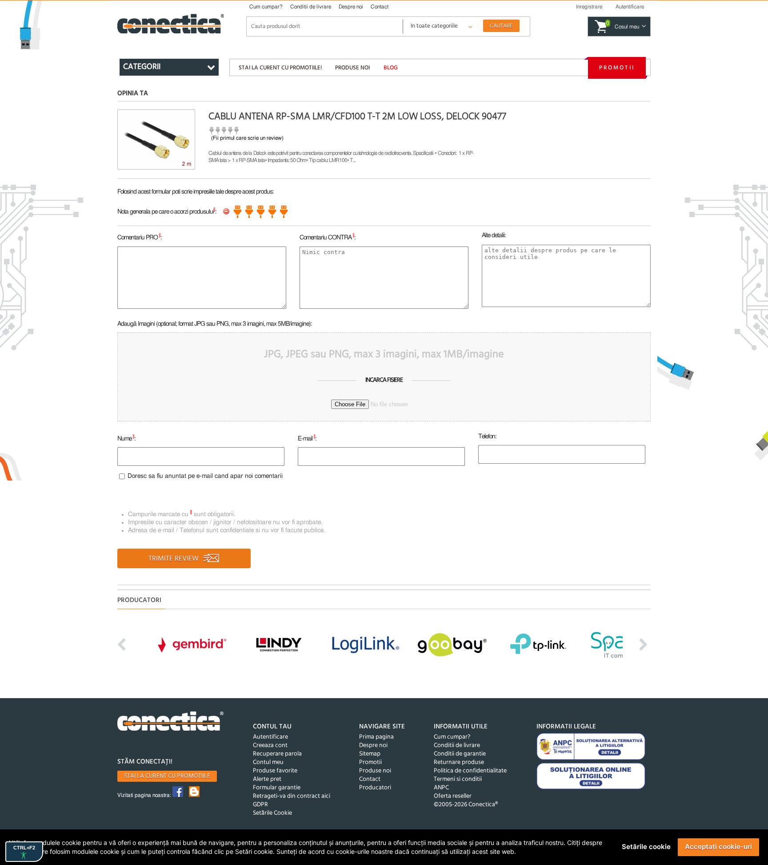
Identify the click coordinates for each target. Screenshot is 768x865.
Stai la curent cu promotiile (167, 776)
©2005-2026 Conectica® (466, 805)
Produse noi (352, 68)
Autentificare (270, 737)
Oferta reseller (453, 796)
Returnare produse (459, 762)
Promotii (617, 68)
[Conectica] (170, 722)
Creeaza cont (270, 745)
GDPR (260, 805)
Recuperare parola (277, 754)
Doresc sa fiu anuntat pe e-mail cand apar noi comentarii (205, 476)
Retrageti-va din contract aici (291, 796)
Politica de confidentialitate (470, 771)
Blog (391, 68)
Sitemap (369, 754)
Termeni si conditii (458, 779)
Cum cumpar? (266, 6)
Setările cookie (646, 846)
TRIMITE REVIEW (174, 559)
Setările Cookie (272, 813)
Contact (379, 6)
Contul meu (268, 762)
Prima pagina (376, 737)
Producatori (375, 788)
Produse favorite (275, 771)
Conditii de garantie (460, 754)
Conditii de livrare (310, 6)
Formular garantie (276, 788)
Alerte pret (267, 779)
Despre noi (351, 6)
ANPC (441, 788)
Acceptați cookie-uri (718, 846)
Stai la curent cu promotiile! (280, 68)
